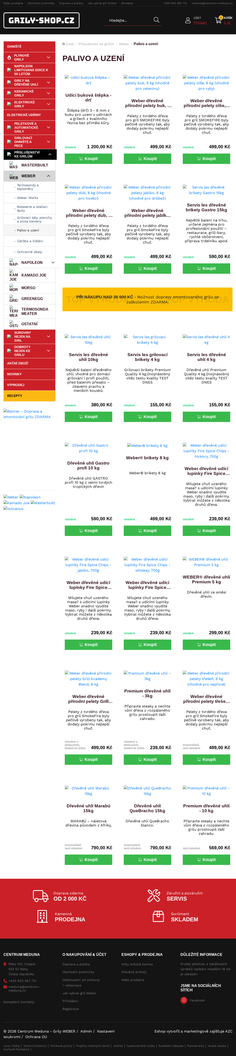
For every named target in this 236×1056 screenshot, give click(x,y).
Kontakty (127, 3)
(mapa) (29, 964)
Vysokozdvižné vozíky (141, 1045)
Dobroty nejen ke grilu (22, 351)
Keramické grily (24, 93)
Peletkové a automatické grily (26, 127)
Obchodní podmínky (41, 3)
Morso (28, 288)
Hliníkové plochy (61, 1045)
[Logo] (41, 20)
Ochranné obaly (29, 252)
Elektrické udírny (24, 115)
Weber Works (27, 198)
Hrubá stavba (217, 1045)
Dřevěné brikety (134, 972)
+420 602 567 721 (175, 3)
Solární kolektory (35, 1045)
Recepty (14, 396)
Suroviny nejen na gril (22, 336)
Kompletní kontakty (18, 1002)
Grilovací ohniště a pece (23, 142)
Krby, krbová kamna (137, 964)
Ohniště (14, 46)
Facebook (197, 1000)
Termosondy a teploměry (28, 187)
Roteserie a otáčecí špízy (32, 208)
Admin (86, 1031)
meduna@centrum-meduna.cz (212, 3)
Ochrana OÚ (36, 1037)
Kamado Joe (34, 275)
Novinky (14, 374)
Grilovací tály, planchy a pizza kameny (34, 219)
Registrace (70, 1009)
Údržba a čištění (30, 241)
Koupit (91, 158)
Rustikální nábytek (171, 1045)
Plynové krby (195, 1045)
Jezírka (118, 1045)
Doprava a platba (71, 3)
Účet (197, 18)
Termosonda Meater (34, 311)
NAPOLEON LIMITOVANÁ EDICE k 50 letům (31, 70)
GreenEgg (32, 299)
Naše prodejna (13, 3)
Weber (28, 176)
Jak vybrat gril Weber (102, 3)
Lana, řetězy (11, 1045)
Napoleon (32, 263)
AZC (229, 1031)
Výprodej (15, 385)
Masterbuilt (34, 165)
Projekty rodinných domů (92, 1045)
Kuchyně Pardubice (16, 1049)
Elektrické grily (24, 104)
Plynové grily (21, 57)
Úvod (70, 44)
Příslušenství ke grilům (27, 154)
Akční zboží (17, 363)
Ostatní (29, 324)
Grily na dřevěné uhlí (26, 82)
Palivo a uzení (28, 230)
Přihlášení (70, 1001)
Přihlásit (200, 22)
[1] (156, 20)
